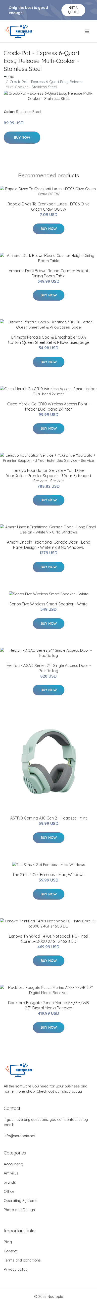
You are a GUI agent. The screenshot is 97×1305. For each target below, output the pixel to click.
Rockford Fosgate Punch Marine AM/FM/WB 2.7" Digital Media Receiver (48, 1005)
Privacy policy (16, 1269)
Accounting (13, 1164)
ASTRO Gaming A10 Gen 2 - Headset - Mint (48, 818)
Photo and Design (19, 1209)
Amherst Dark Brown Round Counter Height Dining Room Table (48, 273)
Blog (8, 1241)
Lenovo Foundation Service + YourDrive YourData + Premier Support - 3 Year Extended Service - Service (48, 475)
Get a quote (73, 10)
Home (9, 76)
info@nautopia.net (19, 1135)
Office (9, 1191)
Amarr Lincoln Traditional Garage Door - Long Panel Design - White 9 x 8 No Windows (48, 545)
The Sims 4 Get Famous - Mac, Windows (48, 874)
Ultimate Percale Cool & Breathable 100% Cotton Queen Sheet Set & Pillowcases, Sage (48, 340)
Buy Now (22, 137)
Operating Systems (20, 1200)
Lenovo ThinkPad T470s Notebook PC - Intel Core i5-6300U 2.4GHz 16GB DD (48, 939)
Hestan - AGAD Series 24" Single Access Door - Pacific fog (48, 668)
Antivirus (11, 1173)
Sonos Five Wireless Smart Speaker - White (48, 603)
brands (10, 1182)
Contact (10, 1251)
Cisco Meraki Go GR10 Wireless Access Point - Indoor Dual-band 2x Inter (48, 406)
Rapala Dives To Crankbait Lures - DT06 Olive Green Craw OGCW (48, 206)
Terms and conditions (22, 1260)
